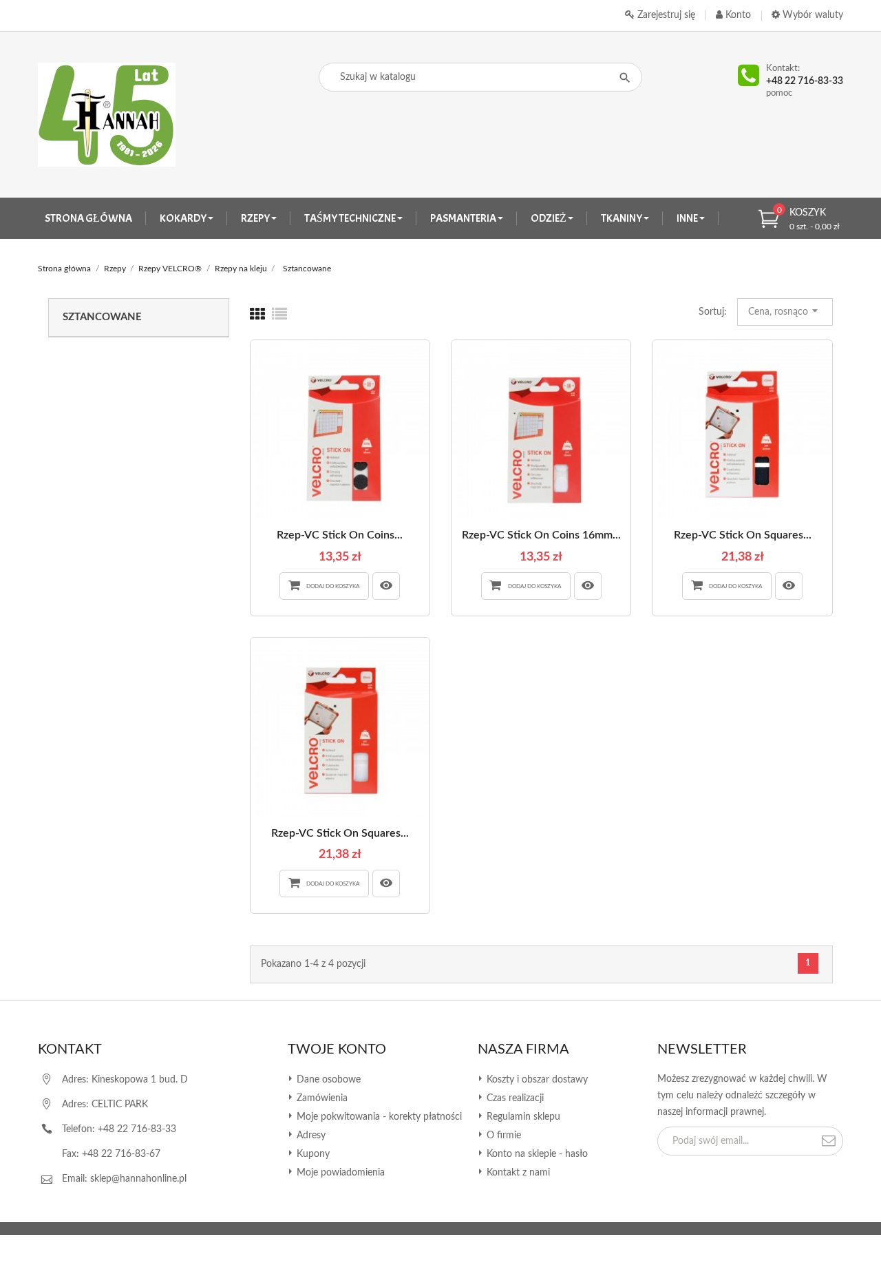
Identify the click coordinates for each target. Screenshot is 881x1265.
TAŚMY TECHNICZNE (350, 218)
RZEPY (256, 218)
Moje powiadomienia (339, 1173)
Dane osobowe (327, 1080)
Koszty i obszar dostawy (536, 1080)
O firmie (502, 1135)
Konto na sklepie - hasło (536, 1154)
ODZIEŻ (549, 218)
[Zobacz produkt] (386, 586)
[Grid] (257, 314)
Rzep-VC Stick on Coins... (340, 535)
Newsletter (702, 1049)
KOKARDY (184, 218)
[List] (279, 314)
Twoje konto (337, 1049)
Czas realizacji (514, 1098)
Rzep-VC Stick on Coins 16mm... (541, 535)
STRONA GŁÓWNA (88, 218)
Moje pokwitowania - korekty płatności (378, 1117)
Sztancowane (102, 317)
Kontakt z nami (517, 1173)
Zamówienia (321, 1098)
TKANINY (622, 218)
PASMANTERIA (464, 218)
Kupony (312, 1154)
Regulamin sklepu (522, 1117)
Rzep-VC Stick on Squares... (742, 535)
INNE (688, 218)
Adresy (310, 1135)
